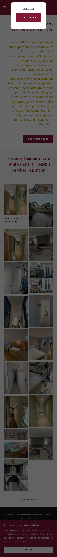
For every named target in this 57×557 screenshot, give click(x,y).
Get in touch (28, 17)
